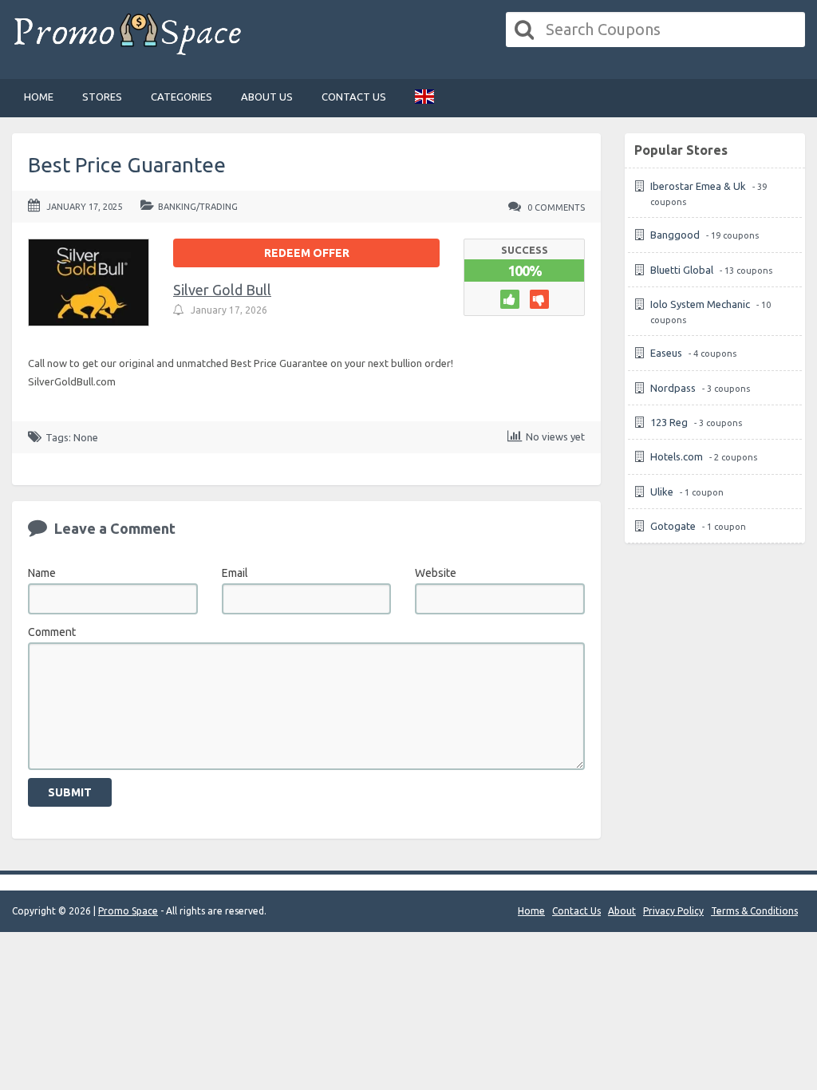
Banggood (675, 234)
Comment (52, 632)
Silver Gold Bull (222, 290)
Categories (181, 96)
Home (38, 96)
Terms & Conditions (754, 911)
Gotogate (673, 525)
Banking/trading (198, 206)
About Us (267, 96)
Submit (70, 792)
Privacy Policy (673, 911)
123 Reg (669, 422)
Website (435, 573)
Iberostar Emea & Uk (698, 186)
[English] (424, 98)
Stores (102, 96)
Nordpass (673, 387)
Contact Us (354, 96)
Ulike (661, 491)
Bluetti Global (681, 269)
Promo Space (128, 911)
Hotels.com (676, 456)
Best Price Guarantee (127, 164)
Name (42, 573)
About (622, 911)
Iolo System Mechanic (700, 304)
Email (235, 573)
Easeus (666, 352)
